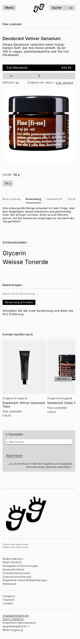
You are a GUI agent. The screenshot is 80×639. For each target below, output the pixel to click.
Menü (9, 7)
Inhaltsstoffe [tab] (54, 199)
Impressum (9, 583)
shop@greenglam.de (16, 615)
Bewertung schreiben (19, 302)
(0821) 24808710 (13, 619)
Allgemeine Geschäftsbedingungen (25, 580)
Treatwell (9, 599)
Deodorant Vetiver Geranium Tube (24, 404)
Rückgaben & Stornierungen (20, 565)
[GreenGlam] (39, 7)
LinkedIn (8, 603)
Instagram (9, 596)
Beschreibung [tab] (11, 199)
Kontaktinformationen (16, 573)
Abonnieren (14, 455)
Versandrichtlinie (13, 569)
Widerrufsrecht (12, 562)
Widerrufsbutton (13, 558)
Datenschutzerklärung (17, 576)
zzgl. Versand (64, 82)
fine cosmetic (12, 24)
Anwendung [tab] (33, 199)
